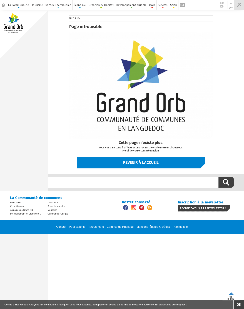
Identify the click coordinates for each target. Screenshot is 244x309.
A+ (231, 7)
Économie (80, 5)
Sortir (173, 5)
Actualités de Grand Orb (21, 210)
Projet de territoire (56, 206)
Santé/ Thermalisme (58, 5)
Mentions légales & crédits (153, 226)
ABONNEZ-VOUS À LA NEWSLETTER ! (203, 208)
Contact (61, 226)
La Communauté (18, 5)
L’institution (53, 202)
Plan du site (180, 226)
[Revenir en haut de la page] (231, 295)
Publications (77, 226)
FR (222, 3)
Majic (152, 5)
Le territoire (15, 202)
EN (222, 6)
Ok (238, 304)
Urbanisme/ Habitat (101, 5)
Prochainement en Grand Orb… (25, 214)
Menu (239, 5)
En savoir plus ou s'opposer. (171, 304)
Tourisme (37, 5)
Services (163, 5)
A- (231, 3)
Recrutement (96, 226)
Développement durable (131, 5)
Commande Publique (58, 214)
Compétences (17, 206)
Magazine (52, 210)
